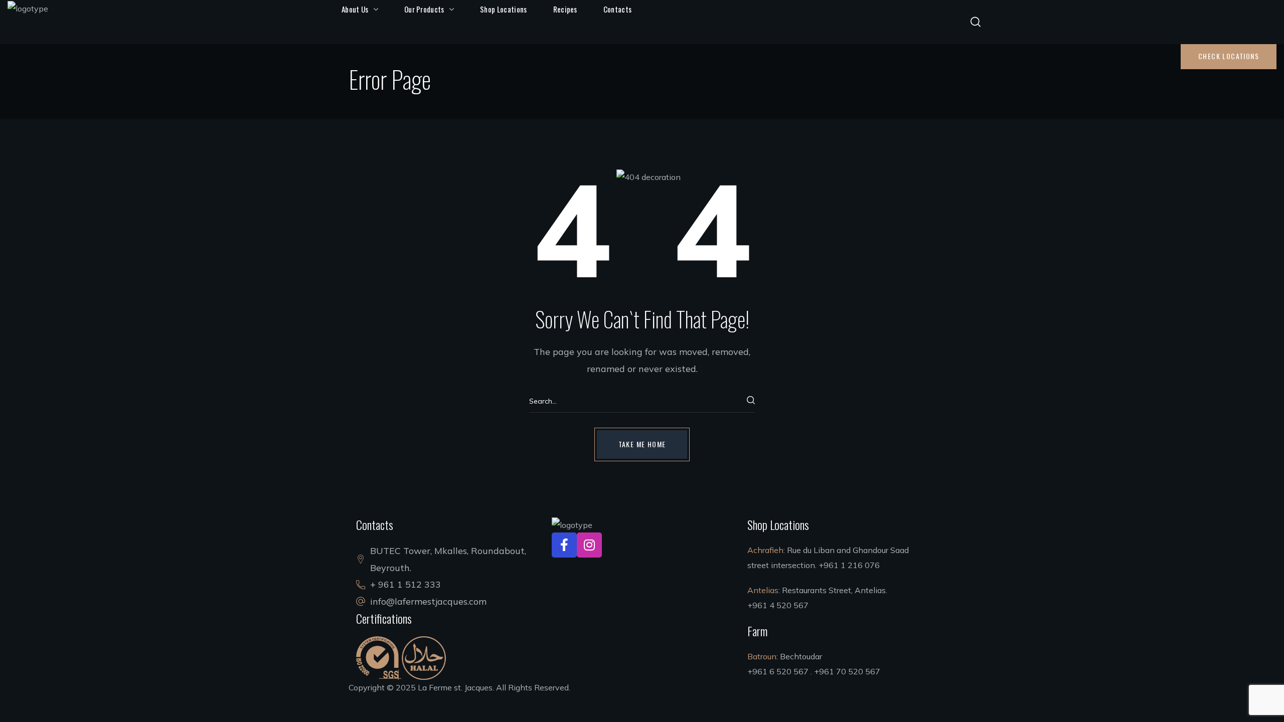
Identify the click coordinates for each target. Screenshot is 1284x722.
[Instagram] (589, 545)
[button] (976, 22)
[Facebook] (564, 545)
